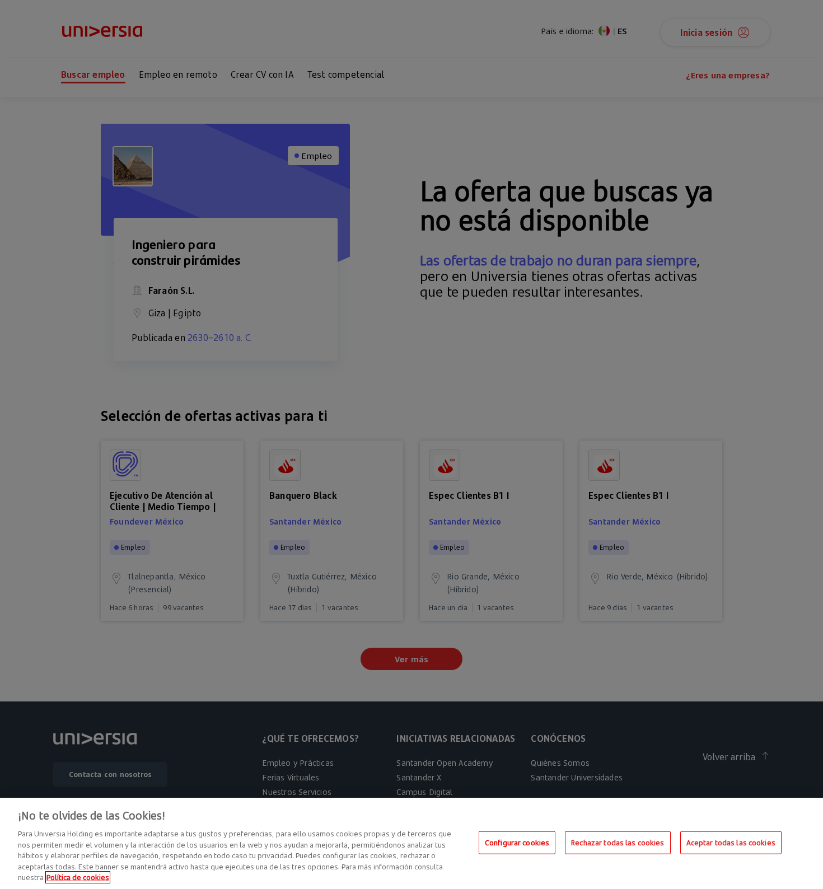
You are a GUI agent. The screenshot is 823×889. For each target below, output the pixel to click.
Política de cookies (77, 877)
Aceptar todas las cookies (730, 842)
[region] (411, 843)
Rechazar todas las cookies (617, 842)
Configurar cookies (517, 842)
